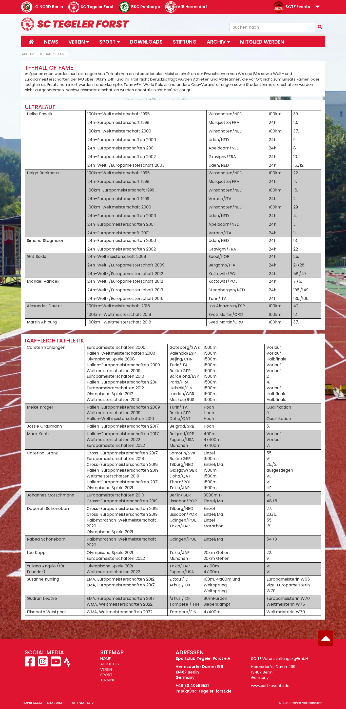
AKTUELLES (109, 663)
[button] (317, 7)
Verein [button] (77, 41)
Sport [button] (108, 41)
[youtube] (56, 664)
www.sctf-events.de (270, 685)
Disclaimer (56, 702)
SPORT (106, 674)
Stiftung (185, 41)
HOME (105, 658)
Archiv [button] (217, 41)
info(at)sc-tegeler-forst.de (204, 691)
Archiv (28, 54)
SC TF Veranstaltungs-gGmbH (279, 658)
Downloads (146, 41)
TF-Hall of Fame (53, 54)
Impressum (33, 702)
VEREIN (106, 669)
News (51, 41)
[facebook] (30, 664)
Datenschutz (82, 702)
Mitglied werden (262, 41)
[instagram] (43, 664)
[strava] (67, 664)
